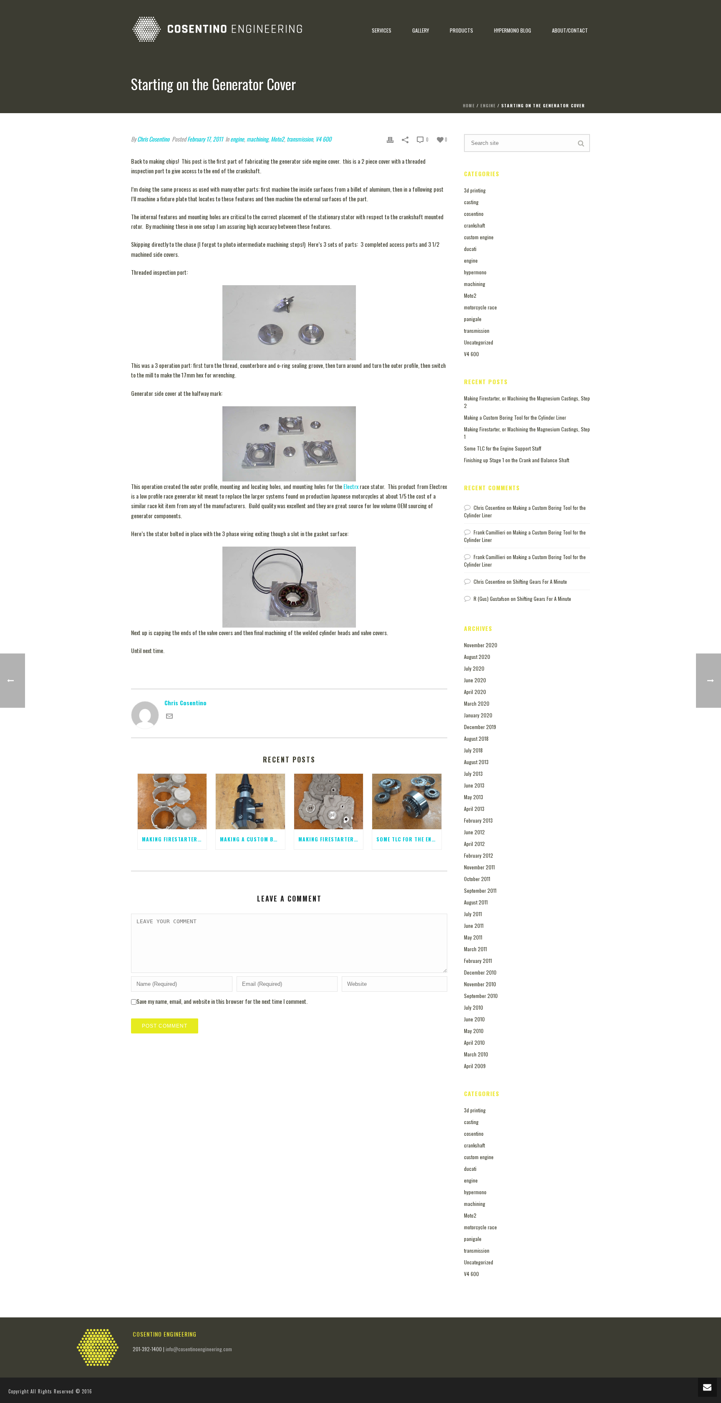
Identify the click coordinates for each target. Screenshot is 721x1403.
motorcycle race (480, 307)
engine (488, 105)
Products (461, 30)
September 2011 (480, 890)
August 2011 (476, 902)
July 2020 (474, 668)
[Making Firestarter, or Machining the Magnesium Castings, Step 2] (172, 801)
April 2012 (474, 843)
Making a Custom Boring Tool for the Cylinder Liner (515, 417)
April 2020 (475, 691)
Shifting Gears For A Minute (540, 581)
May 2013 (473, 796)
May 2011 (473, 937)
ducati (470, 248)
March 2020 (476, 703)
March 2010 (476, 1054)
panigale (473, 318)
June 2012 (474, 832)
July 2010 (473, 1007)
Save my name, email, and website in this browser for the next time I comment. (222, 1001)
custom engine (479, 237)
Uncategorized (478, 342)
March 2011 (475, 948)
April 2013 (474, 808)
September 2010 (481, 995)
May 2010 (474, 1030)
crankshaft (474, 225)
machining (474, 283)
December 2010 (480, 972)
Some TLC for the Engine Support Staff (502, 448)
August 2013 (476, 761)
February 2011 (478, 960)
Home (469, 105)
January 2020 (478, 715)
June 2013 (474, 785)
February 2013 (478, 820)
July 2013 (473, 773)
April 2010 (474, 1042)
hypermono (475, 272)
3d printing (475, 190)
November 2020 (480, 644)
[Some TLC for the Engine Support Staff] (406, 801)
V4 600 (471, 353)
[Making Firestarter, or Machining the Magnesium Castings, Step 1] (328, 801)
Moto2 (470, 295)
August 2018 (476, 738)
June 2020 (475, 680)
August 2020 (477, 656)
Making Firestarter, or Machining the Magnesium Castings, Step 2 (527, 402)
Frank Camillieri (489, 532)
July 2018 (473, 750)
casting (471, 201)
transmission (476, 330)
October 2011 (477, 878)
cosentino (474, 213)
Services (381, 30)
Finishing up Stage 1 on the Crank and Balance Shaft (516, 459)
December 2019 (480, 726)
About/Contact (570, 30)
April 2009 (475, 1065)
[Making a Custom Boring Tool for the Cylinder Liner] (250, 801)
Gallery (420, 30)
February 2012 (478, 855)
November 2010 (480, 984)
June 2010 (474, 1019)
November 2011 (479, 867)
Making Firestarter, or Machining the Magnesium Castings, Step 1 (527, 432)
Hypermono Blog (512, 30)
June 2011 (474, 925)
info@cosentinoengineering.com (199, 1348)
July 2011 (473, 913)
